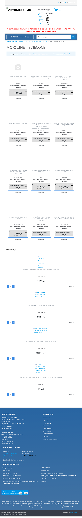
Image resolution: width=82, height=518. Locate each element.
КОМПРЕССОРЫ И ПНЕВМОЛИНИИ (52, 473)
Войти (62, 3)
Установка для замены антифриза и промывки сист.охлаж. (41, 269)
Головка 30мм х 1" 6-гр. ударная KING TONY (41, 305)
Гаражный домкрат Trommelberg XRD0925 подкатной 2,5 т (41, 341)
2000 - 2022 (22, 514)
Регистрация (71, 3)
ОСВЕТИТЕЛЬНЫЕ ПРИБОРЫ (11, 484)
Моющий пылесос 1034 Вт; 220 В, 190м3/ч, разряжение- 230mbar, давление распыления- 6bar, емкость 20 (41, 125)
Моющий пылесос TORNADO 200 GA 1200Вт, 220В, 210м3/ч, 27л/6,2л (64, 78)
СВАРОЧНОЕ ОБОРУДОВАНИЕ (11, 476)
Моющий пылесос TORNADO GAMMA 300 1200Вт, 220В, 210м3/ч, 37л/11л (18, 171)
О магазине (47, 423)
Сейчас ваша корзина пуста (66, 10)
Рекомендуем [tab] (11, 249)
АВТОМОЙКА (6, 470)
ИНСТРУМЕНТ (45, 470)
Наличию (24, 54)
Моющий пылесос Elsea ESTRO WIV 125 (64, 171)
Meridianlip (73, 512)
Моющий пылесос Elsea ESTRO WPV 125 (41, 171)
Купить (71, 287)
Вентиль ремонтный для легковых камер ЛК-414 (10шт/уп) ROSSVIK (41, 377)
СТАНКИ (43, 481)
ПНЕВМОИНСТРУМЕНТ (9, 473)
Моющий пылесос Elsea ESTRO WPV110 (18, 218)
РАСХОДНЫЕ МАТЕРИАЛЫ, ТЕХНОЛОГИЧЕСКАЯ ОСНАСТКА (59, 476)
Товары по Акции (7, 468)
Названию (36, 54)
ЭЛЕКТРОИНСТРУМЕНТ (48, 478)
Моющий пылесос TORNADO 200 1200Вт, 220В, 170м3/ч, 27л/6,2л (41, 218)
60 (69, 54)
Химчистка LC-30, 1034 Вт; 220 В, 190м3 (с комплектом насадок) (41, 77)
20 (64, 54)
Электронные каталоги (51, 439)
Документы (47, 431)
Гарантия (46, 426)
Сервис (46, 436)
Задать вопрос (48, 428)
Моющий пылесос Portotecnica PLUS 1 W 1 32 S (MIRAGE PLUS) (64, 124)
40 (67, 54)
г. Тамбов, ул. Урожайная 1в (10, 456)
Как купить (47, 418)
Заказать (18, 98)
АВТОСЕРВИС (45, 468)
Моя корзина (63, 9)
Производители (48, 434)
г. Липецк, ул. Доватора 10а (41, 13)
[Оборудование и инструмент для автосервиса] (20, 9)
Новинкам (44, 54)
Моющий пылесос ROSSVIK (18, 76)
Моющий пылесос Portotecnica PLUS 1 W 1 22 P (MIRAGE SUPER (64, 218)
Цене (30, 54)
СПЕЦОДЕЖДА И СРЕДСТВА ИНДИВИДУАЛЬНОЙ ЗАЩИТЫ (20, 481)
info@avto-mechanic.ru (16, 460)
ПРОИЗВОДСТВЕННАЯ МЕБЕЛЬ (12, 478)
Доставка (46, 420)
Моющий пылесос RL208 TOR (18, 123)
